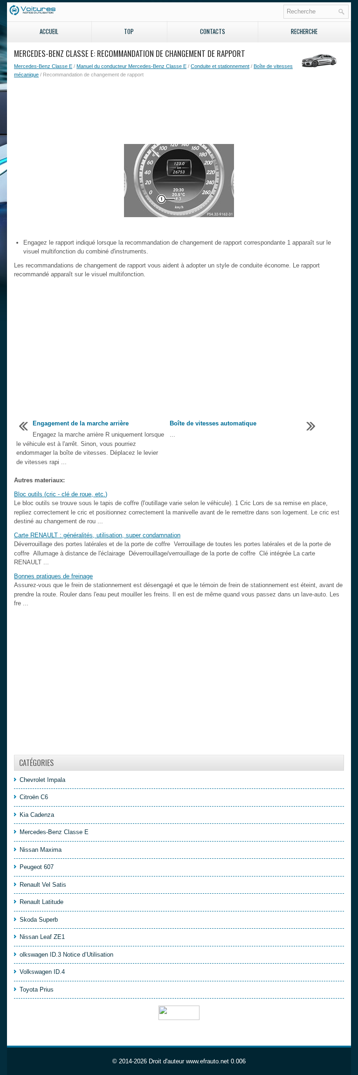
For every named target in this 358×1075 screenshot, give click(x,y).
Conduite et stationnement (220, 66)
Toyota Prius (37, 989)
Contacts (212, 31)
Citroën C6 (34, 797)
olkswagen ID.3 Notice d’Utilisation (66, 954)
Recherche (304, 31)
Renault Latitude (41, 901)
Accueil (49, 31)
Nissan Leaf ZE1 (42, 936)
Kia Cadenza (37, 814)
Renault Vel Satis (43, 884)
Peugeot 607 (37, 866)
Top (129, 31)
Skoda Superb (39, 919)
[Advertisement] (179, 111)
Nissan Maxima (41, 849)
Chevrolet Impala (42, 779)
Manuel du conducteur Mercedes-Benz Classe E (131, 66)
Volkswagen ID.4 (42, 971)
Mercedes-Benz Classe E (43, 66)
